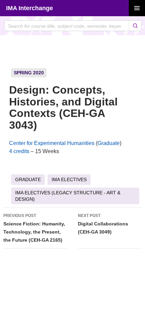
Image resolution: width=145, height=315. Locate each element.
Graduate (108, 143)
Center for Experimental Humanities (51, 143)
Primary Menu (137, 8)
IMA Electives (69, 179)
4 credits (19, 151)
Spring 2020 (29, 72)
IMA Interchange (29, 8)
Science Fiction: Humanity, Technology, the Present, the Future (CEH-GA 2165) (34, 228)
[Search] (135, 25)
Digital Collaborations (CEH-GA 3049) (103, 224)
